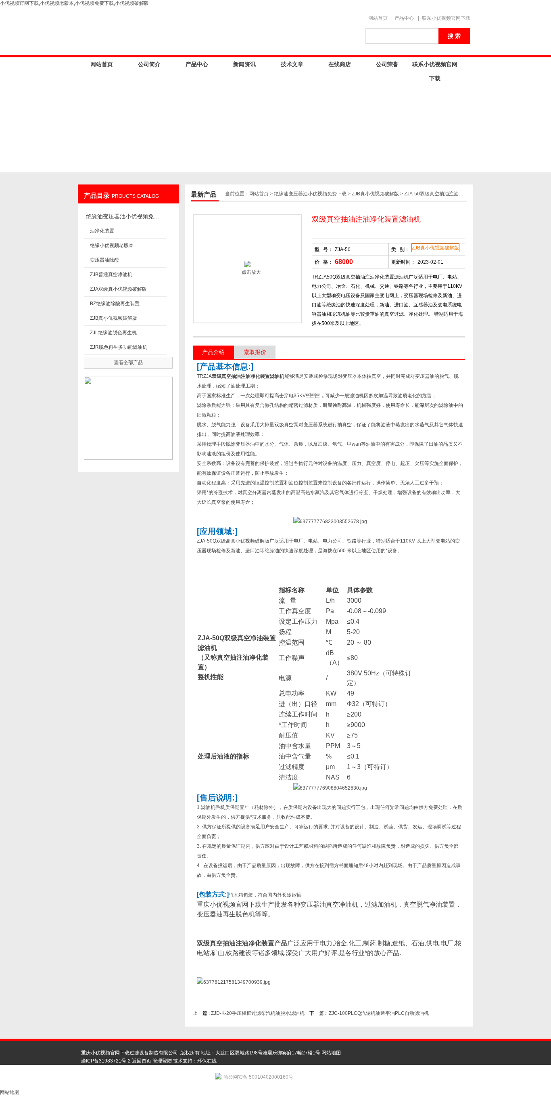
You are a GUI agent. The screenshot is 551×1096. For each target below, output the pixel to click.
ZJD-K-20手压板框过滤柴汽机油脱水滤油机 (258, 1013)
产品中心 (404, 18)
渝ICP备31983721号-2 (106, 1061)
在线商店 (339, 64)
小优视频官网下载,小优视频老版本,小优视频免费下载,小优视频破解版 (74, 3)
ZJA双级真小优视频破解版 (118, 289)
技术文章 (292, 64)
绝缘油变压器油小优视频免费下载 (124, 216)
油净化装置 (102, 231)
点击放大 (250, 272)
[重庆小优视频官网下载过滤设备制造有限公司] (219, 31)
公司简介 (149, 64)
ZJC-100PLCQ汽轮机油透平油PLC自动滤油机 (379, 1013)
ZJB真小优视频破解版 (113, 318)
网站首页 (378, 18)
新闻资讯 (244, 64)
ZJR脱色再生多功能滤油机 (118, 347)
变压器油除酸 (104, 260)
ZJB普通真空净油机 (111, 274)
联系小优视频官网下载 (446, 18)
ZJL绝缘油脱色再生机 (113, 332)
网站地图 (331, 1053)
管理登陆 (162, 1061)
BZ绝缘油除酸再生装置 (115, 303)
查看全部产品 (128, 362)
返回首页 (141, 1061)
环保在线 (207, 1061)
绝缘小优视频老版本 (112, 245)
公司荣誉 (387, 64)
